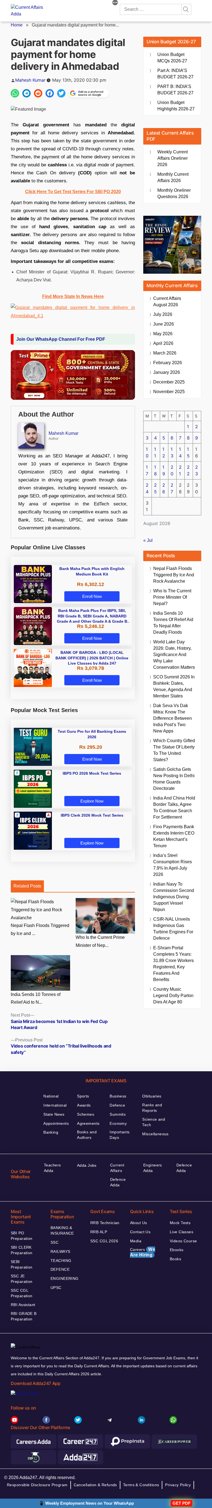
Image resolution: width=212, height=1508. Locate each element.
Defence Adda (118, 1182)
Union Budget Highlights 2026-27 (176, 105)
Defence (117, 1105)
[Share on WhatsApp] (15, 93)
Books (175, 1259)
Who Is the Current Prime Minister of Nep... (100, 941)
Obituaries (151, 1096)
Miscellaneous (155, 1134)
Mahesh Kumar (30, 80)
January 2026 (166, 372)
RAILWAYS (60, 1251)
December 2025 (169, 382)
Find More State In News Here (73, 296)
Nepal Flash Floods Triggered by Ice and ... (40, 929)
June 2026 (163, 324)
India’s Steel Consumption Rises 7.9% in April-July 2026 (172, 865)
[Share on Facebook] (50, 93)
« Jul (148, 540)
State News (53, 1114)
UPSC (56, 1287)
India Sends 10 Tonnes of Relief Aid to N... (35, 998)
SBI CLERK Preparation (22, 1250)
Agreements (88, 1123)
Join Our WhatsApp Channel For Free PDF (60, 339)
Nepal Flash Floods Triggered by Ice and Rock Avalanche (173, 575)
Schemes (85, 1114)
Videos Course (183, 1241)
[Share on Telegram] (26, 93)
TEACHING (61, 1260)
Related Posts (27, 886)
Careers (142, 1252)
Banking (50, 1132)
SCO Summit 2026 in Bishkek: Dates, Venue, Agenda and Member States (174, 686)
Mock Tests (180, 1223)
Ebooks (177, 1250)
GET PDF (181, 1503)
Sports (83, 1096)
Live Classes (181, 1232)
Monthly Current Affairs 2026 (173, 177)
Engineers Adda (152, 1168)
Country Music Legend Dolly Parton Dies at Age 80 (173, 995)
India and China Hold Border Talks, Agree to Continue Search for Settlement (174, 807)
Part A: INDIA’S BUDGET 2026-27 (175, 73)
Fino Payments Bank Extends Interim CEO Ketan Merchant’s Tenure (173, 836)
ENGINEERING (65, 1278)
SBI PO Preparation (22, 1236)
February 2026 (167, 362)
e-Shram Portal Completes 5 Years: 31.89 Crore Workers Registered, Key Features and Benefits (173, 963)
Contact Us (140, 1232)
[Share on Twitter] (61, 93)
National (51, 1096)
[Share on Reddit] (38, 93)
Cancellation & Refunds (95, 1485)
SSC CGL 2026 (104, 1241)
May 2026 (163, 333)
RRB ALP (98, 1232)
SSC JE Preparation (22, 1279)
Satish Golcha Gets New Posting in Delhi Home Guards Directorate (174, 779)
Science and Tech (153, 1122)
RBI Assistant (23, 1304)
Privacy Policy (178, 1485)
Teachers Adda (52, 1168)
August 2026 (167, 301)
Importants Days (119, 1135)
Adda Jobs (87, 1165)
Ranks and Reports (152, 1108)
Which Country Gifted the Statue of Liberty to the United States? (174, 750)
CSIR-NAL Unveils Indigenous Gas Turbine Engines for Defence (173, 928)
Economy (118, 1123)
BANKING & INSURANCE (62, 1230)
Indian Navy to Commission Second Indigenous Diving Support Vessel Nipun (173, 897)
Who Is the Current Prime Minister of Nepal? (172, 597)
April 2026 (163, 343)
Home (17, 25)
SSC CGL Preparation (22, 1293)
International (55, 1105)
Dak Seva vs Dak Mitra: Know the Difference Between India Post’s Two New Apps (172, 718)
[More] (115, 3)
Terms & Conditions (141, 1485)
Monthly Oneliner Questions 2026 (174, 193)
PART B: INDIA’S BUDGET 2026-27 (175, 89)
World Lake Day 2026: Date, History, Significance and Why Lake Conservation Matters (174, 655)
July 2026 (162, 314)
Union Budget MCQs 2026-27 (172, 57)
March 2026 (164, 353)
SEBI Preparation (22, 1264)
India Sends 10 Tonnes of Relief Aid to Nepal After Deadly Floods (173, 623)
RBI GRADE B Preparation (24, 1316)
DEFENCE (60, 1269)
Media (135, 1241)
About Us (138, 1223)
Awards (84, 1105)
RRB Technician (105, 1223)
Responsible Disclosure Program (37, 1485)
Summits (118, 1114)
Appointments (56, 1123)
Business (118, 1096)
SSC (55, 1242)
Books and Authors (87, 1135)
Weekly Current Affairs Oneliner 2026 (172, 158)
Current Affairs (117, 1168)
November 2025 (169, 391)
